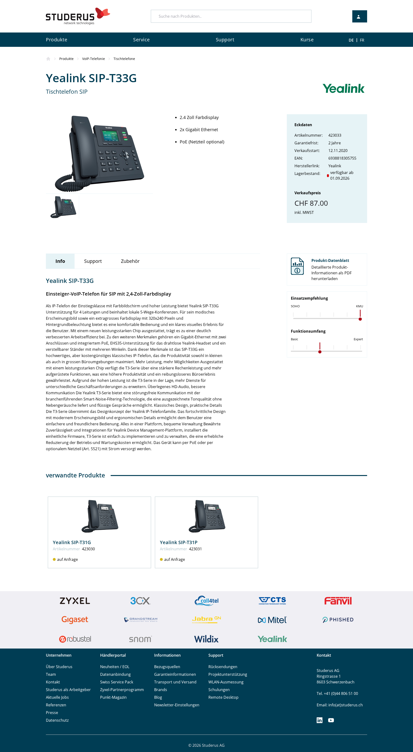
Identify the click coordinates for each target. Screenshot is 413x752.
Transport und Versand (175, 682)
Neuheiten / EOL (114, 666)
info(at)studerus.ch (345, 705)
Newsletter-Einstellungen (176, 705)
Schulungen (219, 689)
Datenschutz (57, 720)
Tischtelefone (124, 58)
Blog (158, 697)
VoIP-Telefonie (93, 58)
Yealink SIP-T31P (178, 542)
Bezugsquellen (167, 666)
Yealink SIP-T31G (72, 542)
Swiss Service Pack (116, 682)
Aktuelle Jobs (57, 697)
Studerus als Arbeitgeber (68, 689)
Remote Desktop (223, 697)
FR (362, 40)
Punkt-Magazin (113, 697)
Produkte (66, 58)
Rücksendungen (222, 666)
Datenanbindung (115, 674)
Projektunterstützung (227, 674)
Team (51, 674)
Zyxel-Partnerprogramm (122, 689)
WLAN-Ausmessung (226, 682)
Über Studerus (59, 666)
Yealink (334, 165)
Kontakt (53, 682)
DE (351, 40)
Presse (52, 712)
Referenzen (56, 705)
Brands (160, 689)
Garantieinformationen (175, 674)
